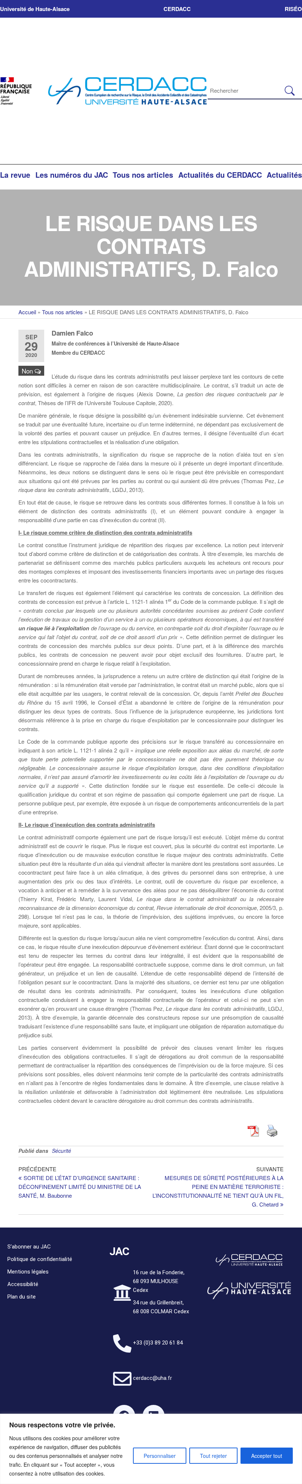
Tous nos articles (143, 174)
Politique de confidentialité (39, 1259)
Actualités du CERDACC (220, 174)
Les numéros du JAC (71, 174)
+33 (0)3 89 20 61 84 (158, 1342)
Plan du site (21, 1296)
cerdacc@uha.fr (152, 1378)
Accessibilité (22, 1284)
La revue (15, 174)
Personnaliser (160, 1455)
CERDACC (177, 9)
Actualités (284, 174)
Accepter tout (266, 1455)
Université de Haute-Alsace (35, 9)
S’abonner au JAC (29, 1246)
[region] (151, 1449)
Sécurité (61, 1150)
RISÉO (293, 9)
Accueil (27, 312)
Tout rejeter (213, 1455)
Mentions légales (28, 1271)
